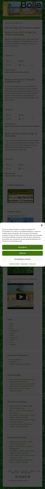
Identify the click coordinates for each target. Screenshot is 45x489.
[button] (42, 225)
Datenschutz (24, 263)
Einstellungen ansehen (23, 259)
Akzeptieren (22, 247)
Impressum (32, 263)
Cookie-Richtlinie (14, 263)
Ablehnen (22, 253)
